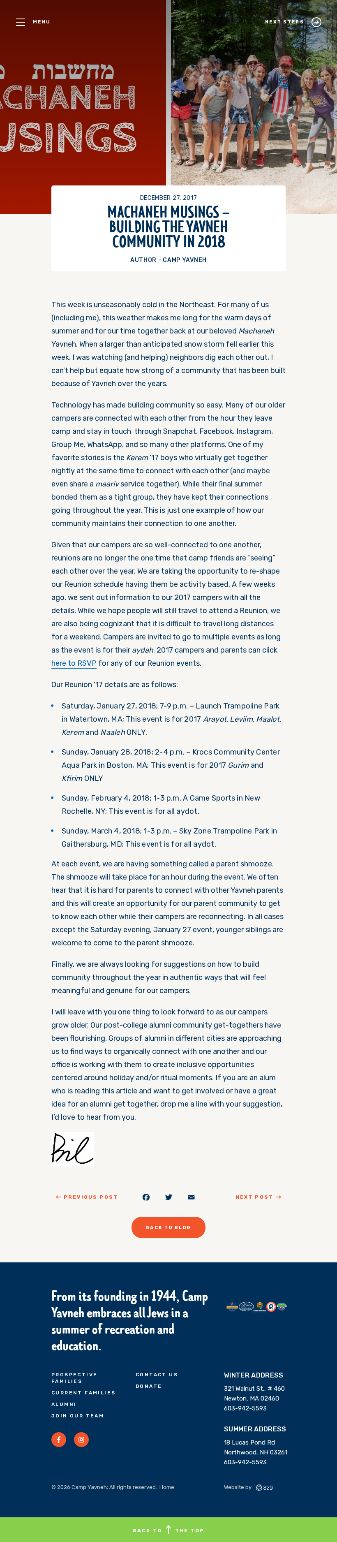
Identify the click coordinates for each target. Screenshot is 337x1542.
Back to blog (168, 1227)
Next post (254, 1197)
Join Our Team (77, 1416)
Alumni (63, 1404)
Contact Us (157, 1375)
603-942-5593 (245, 1408)
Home (166, 1487)
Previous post (91, 1197)
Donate (149, 1386)
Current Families (83, 1393)
